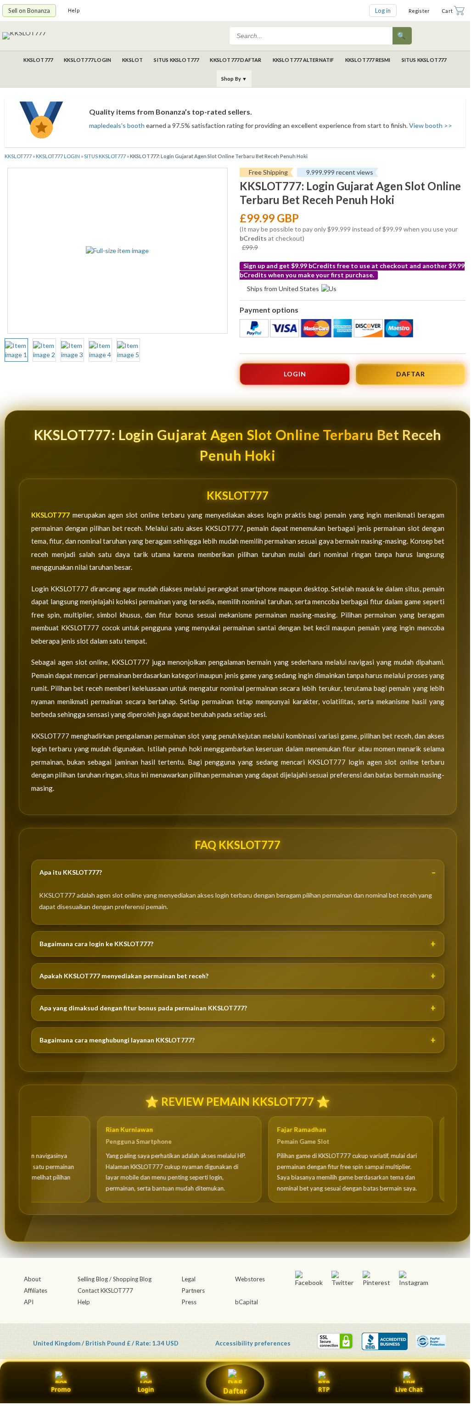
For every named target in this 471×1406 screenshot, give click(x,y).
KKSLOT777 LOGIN (87, 60)
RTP (324, 1389)
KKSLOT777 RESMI (368, 60)
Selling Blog (93, 1279)
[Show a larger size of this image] (16, 350)
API (29, 1302)
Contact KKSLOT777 (105, 1290)
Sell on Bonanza (29, 10)
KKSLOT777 (38, 60)
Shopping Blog (132, 1279)
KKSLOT (132, 60)
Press (189, 1302)
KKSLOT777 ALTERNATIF (303, 60)
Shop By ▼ (234, 79)
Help (73, 10)
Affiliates (35, 1290)
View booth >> (430, 125)
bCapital (246, 1302)
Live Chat (409, 1389)
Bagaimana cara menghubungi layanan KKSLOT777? (117, 1040)
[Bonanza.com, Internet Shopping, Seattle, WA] (385, 1341)
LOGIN (295, 374)
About (32, 1279)
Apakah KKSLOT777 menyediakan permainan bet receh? (123, 976)
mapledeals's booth (117, 125)
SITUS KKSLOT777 (176, 60)
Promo (61, 1389)
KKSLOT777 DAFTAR (235, 60)
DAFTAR (410, 374)
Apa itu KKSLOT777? (70, 872)
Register (419, 11)
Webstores (250, 1279)
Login (146, 1389)
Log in (383, 10)
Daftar (235, 1391)
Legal (189, 1279)
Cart (447, 11)
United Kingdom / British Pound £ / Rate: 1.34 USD (106, 1342)
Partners (193, 1290)
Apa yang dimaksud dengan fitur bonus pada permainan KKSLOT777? (143, 1008)
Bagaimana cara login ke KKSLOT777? (96, 944)
